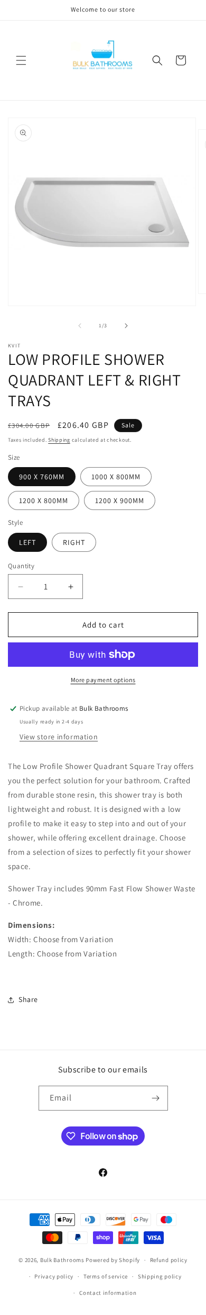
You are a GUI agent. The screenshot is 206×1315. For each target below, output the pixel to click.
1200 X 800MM (43, 500)
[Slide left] (79, 325)
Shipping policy (160, 1276)
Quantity (21, 565)
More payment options (103, 680)
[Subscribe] (155, 1098)
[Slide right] (126, 325)
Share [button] (28, 999)
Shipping (59, 439)
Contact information (107, 1292)
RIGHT (74, 542)
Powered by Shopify (113, 1260)
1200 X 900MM (119, 500)
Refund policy (169, 1260)
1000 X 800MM (116, 476)
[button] (21, 60)
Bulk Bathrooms (62, 1260)
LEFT (27, 542)
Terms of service (105, 1276)
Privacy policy (53, 1276)
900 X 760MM (41, 476)
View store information (59, 736)
